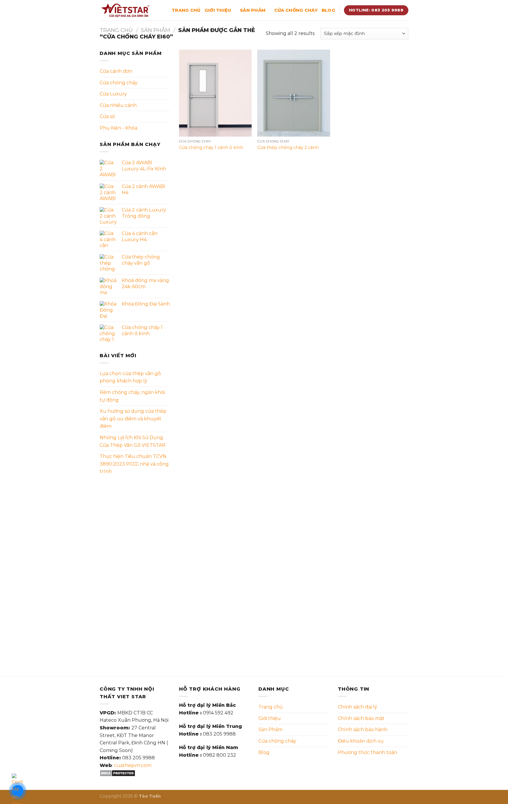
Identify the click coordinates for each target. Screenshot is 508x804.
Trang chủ (186, 10)
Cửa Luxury (113, 94)
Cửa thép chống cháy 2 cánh (288, 147)
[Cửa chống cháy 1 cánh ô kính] (215, 93)
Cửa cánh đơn (116, 71)
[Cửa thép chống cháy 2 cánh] (293, 93)
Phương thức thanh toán (367, 752)
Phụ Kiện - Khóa (118, 128)
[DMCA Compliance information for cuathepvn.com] (117, 773)
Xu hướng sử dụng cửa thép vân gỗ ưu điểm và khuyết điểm (133, 418)
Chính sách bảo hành (362, 729)
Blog (328, 10)
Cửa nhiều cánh (118, 105)
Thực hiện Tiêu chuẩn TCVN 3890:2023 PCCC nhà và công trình (134, 464)
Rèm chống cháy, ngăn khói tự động (132, 396)
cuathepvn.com (132, 765)
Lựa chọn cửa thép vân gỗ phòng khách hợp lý (130, 377)
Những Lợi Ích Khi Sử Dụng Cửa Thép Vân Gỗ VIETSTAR (133, 441)
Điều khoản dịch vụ (361, 741)
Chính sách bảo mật (361, 718)
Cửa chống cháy (295, 10)
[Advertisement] (135, 572)
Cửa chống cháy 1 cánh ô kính (211, 147)
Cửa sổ (107, 116)
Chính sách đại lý (357, 707)
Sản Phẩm (252, 10)
